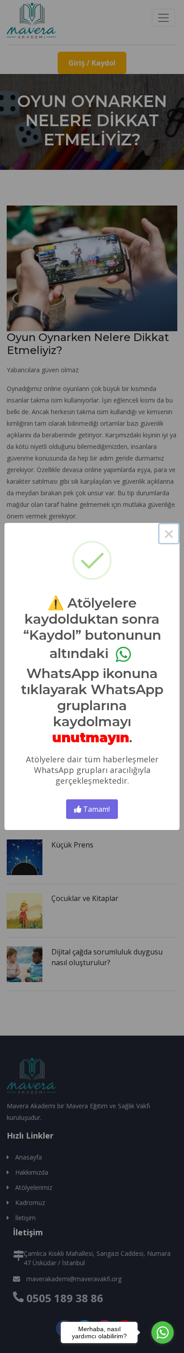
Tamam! (95, 809)
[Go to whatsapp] (162, 1332)
